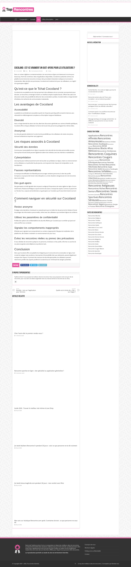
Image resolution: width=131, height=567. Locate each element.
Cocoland (36, 134)
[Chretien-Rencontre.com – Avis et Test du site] (93, 55)
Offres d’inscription (47, 19)
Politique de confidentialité (93, 551)
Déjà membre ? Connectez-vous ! (103, 36)
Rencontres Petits (92, 183)
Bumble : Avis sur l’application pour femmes (26, 290)
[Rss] (75, 563)
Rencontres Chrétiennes (106, 151)
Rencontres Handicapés (110, 169)
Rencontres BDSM (100, 146)
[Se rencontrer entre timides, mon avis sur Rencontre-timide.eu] (104, 70)
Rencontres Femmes (106, 162)
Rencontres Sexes (106, 191)
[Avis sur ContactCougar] (93, 70)
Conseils (32, 19)
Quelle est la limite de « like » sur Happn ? (66, 290)
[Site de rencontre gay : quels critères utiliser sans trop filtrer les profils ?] (104, 48)
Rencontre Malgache (94, 239)
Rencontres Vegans (96, 204)
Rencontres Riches (96, 188)
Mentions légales (90, 548)
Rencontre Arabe (93, 244)
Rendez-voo (115, 563)
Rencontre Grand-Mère (95, 246)
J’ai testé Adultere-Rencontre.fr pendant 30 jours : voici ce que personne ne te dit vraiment (45, 446)
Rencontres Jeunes (94, 176)
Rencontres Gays (105, 167)
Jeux (57, 19)
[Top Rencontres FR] (18, 9)
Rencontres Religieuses (101, 185)
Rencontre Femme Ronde (96, 232)
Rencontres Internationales (104, 173)
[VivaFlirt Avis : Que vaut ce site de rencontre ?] (93, 77)
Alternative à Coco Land (95, 227)
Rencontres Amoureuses (99, 140)
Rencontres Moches (99, 180)
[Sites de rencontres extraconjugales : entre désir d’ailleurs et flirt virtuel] (104, 62)
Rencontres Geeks (95, 169)
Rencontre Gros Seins (94, 234)
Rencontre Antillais (93, 241)
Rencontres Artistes (109, 142)
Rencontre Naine (93, 230)
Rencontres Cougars (100, 157)
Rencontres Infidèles (99, 171)
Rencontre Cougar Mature (96, 248)
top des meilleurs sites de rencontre (90, 563)
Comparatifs (23, 19)
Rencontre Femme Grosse (96, 237)
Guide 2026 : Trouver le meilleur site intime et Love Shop (33, 408)
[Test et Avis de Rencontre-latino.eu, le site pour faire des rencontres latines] (93, 62)
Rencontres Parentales (95, 182)
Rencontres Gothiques (95, 223)
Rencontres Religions (94, 218)
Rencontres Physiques (102, 183)
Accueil (15, 19)
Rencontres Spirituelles (94, 194)
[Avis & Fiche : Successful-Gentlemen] (93, 48)
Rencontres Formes (96, 165)
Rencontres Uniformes (106, 202)
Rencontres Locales (104, 178)
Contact (87, 554)
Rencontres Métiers (110, 180)
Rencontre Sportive (94, 251)
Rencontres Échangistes (105, 206)
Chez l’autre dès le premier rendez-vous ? (28, 333)
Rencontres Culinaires (93, 160)
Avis (38, 19)
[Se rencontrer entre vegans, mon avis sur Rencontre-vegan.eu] (104, 55)
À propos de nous (90, 544)
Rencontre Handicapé (94, 253)
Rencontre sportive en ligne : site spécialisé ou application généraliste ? (39, 371)
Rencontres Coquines (102, 154)
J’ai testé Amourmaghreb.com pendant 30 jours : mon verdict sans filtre (39, 483)
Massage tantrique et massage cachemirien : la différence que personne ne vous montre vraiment (102, 120)
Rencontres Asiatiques (98, 144)
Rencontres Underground (94, 202)
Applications (94, 135)
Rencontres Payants (108, 182)
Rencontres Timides (105, 200)
